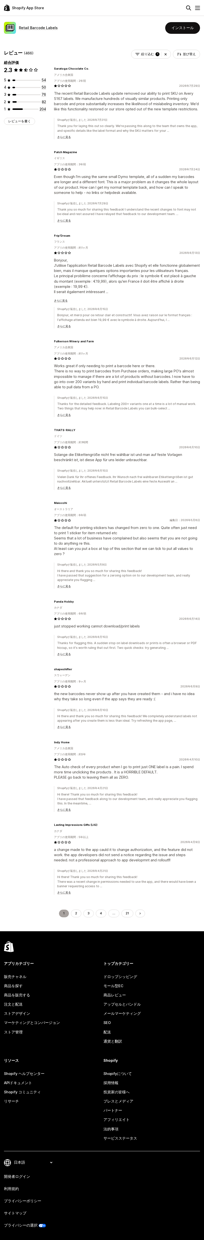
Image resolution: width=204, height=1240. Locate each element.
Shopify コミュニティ (22, 1092)
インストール (182, 28)
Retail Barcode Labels (38, 28)
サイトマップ (15, 1213)
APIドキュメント (18, 1083)
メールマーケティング (122, 1013)
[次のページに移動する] (140, 913)
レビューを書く (19, 121)
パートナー (112, 1110)
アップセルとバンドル (122, 1004)
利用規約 (11, 1189)
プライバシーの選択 (21, 1225)
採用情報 (110, 1083)
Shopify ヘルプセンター (24, 1073)
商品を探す (13, 986)
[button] (165, 54)
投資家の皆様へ (116, 1092)
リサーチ (11, 1101)
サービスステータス (120, 1138)
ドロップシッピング (120, 976)
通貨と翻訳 (112, 1041)
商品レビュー (114, 995)
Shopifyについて (117, 1073)
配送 (107, 1032)
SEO (107, 1022)
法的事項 (110, 1129)
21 (127, 913)
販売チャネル (15, 976)
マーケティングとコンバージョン (32, 1022)
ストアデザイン (17, 1013)
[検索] (188, 7)
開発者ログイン (17, 1176)
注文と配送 (13, 1004)
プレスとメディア (118, 1101)
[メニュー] (197, 7)
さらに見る (64, 137)
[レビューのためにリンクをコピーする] (92, 69)
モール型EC (113, 986)
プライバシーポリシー (22, 1201)
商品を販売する (17, 995)
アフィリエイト (116, 1119)
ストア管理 (13, 1032)
